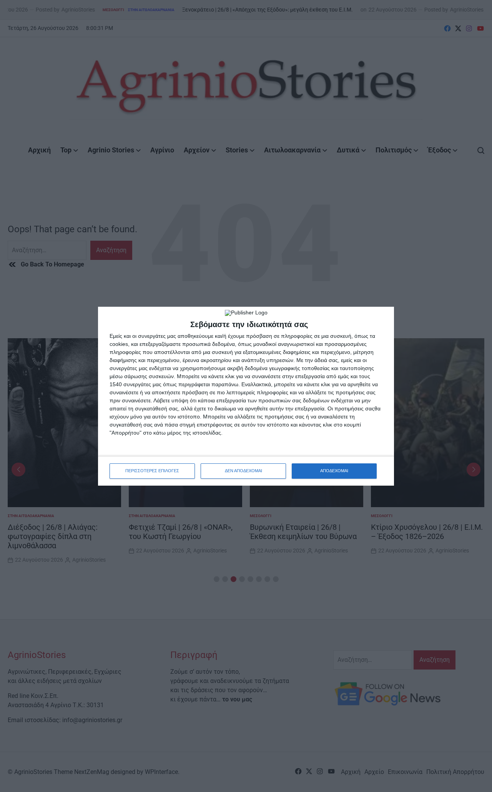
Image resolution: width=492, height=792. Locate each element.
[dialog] (246, 396)
